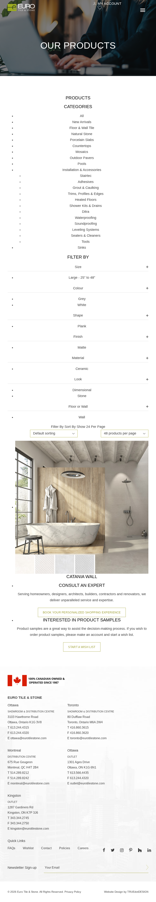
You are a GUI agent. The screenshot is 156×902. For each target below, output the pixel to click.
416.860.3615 (79, 727)
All (82, 116)
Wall (82, 417)
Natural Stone (81, 134)
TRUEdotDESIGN (137, 891)
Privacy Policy (72, 891)
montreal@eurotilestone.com (29, 783)
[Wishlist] (100, 7)
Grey (82, 299)
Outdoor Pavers (82, 158)
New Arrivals (81, 122)
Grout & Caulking (86, 188)
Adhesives (86, 182)
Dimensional (81, 390)
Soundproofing (86, 224)
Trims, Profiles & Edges (85, 194)
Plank (82, 326)
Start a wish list (81, 647)
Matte (82, 347)
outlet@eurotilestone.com (87, 783)
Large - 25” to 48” (82, 277)
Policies (64, 848)
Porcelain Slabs (82, 140)
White (81, 305)
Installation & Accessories (81, 170)
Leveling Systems (85, 230)
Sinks (82, 247)
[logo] (21, 7)
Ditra (85, 212)
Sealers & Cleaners (85, 235)
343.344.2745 (19, 818)
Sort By (70, 427)
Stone (81, 396)
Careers (83, 848)
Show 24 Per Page (91, 427)
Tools (86, 242)
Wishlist (28, 848)
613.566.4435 (79, 772)
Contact (46, 848)
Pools (82, 164)
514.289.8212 (19, 772)
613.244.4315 (19, 727)
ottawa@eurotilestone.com (28, 738)
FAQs (11, 848)
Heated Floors (85, 200)
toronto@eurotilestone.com (88, 738)
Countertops (81, 146)
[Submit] (147, 867)
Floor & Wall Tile (81, 128)
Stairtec (86, 176)
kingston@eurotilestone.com (29, 828)
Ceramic (82, 369)
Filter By (57, 427)
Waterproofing (85, 218)
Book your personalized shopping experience (82, 612)
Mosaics (82, 152)
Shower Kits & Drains (85, 206)
